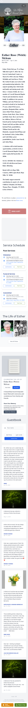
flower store (19, 200)
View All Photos (14, 341)
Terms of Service (18, 701)
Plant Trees (19, 267)
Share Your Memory (10, 412)
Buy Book (16, 387)
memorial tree (21, 198)
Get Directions (8, 267)
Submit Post (14, 438)
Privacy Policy (10, 701)
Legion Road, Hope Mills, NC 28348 (15, 300)
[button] (14, 499)
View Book (7, 387)
